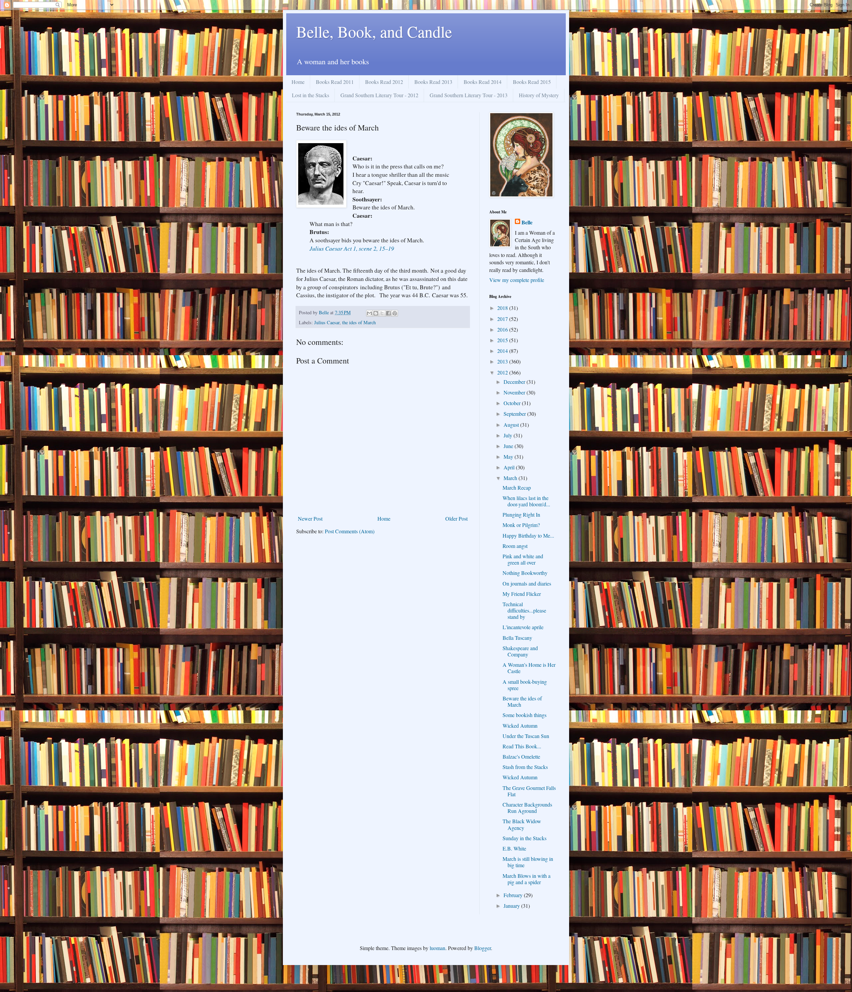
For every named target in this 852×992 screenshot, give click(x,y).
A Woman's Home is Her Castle (529, 667)
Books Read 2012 (384, 81)
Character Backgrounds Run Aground (527, 807)
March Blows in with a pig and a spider (526, 878)
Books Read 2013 (433, 81)
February (514, 894)
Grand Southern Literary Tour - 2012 (379, 95)
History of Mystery (539, 95)
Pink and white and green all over (523, 559)
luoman (437, 947)
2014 (503, 350)
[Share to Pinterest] (394, 313)
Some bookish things (524, 714)
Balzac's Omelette (521, 756)
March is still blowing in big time (528, 861)
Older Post (456, 518)
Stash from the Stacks (525, 766)
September (515, 413)
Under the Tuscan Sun (526, 735)
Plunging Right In (521, 514)
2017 (503, 318)
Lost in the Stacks (310, 95)
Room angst (515, 545)
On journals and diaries (527, 583)
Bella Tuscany (517, 637)
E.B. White (514, 848)
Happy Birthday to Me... (528, 535)
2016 (503, 329)
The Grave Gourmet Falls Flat (529, 791)
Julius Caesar (326, 322)
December (515, 381)
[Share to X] (382, 313)
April (510, 467)
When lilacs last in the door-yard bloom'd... (526, 501)
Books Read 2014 (483, 81)
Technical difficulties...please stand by (524, 610)
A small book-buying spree (525, 684)
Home (298, 81)
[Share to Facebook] (388, 313)
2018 (503, 307)
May (509, 456)
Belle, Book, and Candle (374, 31)
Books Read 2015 (532, 81)
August (512, 424)
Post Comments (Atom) (349, 531)
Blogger (482, 947)
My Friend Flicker (522, 593)
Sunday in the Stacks (524, 838)
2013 (503, 361)
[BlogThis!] (375, 313)
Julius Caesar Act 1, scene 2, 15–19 (352, 248)
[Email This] (369, 313)
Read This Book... (522, 746)
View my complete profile (516, 279)
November (515, 392)
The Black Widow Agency (522, 824)
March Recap (517, 487)
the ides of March (359, 322)
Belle (527, 222)
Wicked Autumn (520, 725)
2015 (503, 340)
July (509, 435)
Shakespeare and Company (520, 651)
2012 (503, 372)
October (513, 402)
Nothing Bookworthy (525, 572)
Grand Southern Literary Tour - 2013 (469, 95)
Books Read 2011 (335, 81)
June (509, 445)
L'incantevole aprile (523, 626)
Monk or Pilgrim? (521, 524)
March (511, 477)
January (512, 905)
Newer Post (310, 518)
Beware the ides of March (522, 701)
